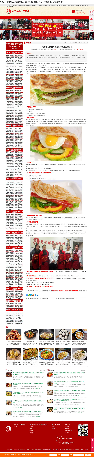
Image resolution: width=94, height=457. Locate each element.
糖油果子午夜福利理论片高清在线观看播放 (19, 140)
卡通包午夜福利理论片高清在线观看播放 (19, 84)
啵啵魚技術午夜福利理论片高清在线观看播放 (19, 265)
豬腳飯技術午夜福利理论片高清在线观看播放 (19, 282)
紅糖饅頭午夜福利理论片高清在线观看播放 (10, 84)
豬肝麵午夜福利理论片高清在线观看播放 (10, 120)
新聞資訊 (33, 27)
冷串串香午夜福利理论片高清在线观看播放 (10, 185)
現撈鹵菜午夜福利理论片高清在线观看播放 (19, 235)
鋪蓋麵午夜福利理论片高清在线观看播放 (10, 108)
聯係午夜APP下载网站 (59, 27)
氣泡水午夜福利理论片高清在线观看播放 (10, 297)
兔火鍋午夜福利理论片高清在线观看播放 (19, 182)
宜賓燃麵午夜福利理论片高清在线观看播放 (19, 94)
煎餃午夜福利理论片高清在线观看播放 (19, 143)
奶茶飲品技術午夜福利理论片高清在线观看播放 (10, 294)
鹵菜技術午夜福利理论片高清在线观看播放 (19, 241)
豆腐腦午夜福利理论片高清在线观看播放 (19, 76)
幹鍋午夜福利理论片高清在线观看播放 (19, 155)
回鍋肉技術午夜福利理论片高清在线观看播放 (10, 313)
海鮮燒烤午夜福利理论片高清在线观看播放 (10, 217)
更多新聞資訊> (43, 370)
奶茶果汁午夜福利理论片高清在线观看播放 (10, 292)
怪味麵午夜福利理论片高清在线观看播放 (19, 117)
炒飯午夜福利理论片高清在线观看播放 (19, 322)
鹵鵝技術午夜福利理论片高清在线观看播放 (19, 244)
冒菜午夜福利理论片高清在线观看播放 (10, 153)
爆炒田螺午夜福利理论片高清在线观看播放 (19, 217)
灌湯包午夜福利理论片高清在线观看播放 (10, 61)
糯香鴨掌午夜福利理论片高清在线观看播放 (10, 173)
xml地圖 (86, 449)
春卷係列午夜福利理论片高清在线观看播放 (10, 135)
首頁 (67, 42)
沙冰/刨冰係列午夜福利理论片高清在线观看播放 (19, 294)
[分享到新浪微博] (33, 295)
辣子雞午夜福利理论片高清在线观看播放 (10, 164)
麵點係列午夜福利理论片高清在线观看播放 (14, 126)
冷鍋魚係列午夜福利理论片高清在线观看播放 (10, 194)
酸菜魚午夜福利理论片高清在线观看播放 (19, 188)
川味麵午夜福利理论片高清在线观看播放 (10, 99)
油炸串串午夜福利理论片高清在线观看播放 (19, 226)
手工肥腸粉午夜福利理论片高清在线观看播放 (10, 274)
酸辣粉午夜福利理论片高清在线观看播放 (19, 274)
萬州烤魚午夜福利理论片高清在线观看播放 (19, 215)
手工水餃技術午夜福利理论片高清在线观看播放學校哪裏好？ (27, 411)
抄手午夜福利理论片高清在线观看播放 (19, 61)
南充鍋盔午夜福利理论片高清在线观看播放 (19, 132)
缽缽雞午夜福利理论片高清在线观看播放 (10, 276)
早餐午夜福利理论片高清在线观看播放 (19, 64)
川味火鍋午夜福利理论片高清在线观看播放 (19, 197)
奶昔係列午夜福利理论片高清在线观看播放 (19, 297)
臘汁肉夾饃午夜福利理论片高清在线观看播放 (19, 279)
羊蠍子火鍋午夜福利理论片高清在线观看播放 (19, 205)
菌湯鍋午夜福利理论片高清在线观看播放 (19, 191)
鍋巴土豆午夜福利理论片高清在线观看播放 (10, 262)
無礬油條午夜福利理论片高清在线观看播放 (19, 73)
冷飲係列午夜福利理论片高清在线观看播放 (14, 289)
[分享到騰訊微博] (35, 295)
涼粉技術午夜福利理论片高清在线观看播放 (19, 259)
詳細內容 (18, 379)
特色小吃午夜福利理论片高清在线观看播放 (13, 20)
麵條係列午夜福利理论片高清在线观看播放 (14, 88)
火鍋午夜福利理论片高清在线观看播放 (72, 20)
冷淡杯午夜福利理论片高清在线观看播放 (19, 158)
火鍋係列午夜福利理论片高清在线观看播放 (14, 179)
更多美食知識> (84, 370)
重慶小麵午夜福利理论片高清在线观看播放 (26, 22)
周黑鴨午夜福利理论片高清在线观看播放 (10, 238)
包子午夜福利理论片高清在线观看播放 (43, 20)
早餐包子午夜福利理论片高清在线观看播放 (10, 67)
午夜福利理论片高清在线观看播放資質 (17, 27)
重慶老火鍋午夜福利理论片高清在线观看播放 (19, 199)
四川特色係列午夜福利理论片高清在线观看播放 (14, 150)
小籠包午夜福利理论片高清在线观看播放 (19, 67)
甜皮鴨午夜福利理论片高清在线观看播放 (10, 158)
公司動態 (67, 426)
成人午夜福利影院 (45, 27)
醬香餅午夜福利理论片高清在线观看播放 (19, 138)
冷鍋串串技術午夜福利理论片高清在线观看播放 (10, 279)
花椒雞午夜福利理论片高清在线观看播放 (10, 167)
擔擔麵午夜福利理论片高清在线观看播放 (19, 96)
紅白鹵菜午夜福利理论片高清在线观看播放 (10, 241)
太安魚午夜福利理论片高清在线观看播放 (19, 170)
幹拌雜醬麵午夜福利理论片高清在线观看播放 (19, 108)
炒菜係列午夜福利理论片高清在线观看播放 (19, 319)
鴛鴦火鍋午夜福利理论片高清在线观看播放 (10, 182)
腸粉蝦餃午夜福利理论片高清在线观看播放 (10, 304)
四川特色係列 (32, 432)
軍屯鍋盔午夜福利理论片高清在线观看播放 (10, 140)
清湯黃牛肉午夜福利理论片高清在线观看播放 (10, 199)
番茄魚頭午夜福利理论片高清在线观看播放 (10, 170)
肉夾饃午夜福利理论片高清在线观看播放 (10, 132)
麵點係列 (86, 42)
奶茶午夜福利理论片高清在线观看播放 (19, 292)
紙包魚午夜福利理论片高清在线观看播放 (10, 226)
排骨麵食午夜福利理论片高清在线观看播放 (19, 120)
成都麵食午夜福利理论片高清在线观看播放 (10, 96)
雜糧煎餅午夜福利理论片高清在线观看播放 (10, 73)
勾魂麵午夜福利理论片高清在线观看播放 (10, 105)
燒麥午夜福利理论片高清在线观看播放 (10, 129)
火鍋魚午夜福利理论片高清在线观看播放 (10, 191)
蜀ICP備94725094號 (57, 449)
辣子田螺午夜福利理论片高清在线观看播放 (19, 161)
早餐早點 (31, 426)
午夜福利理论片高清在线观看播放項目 (42, 24)
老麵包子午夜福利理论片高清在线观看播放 (19, 81)
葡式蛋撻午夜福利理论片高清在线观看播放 (19, 304)
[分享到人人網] (37, 295)
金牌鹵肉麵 (19, 105)
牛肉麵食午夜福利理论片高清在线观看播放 (19, 91)
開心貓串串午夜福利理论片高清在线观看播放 (10, 268)
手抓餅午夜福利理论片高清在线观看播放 (10, 143)
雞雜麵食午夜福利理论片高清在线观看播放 (10, 94)
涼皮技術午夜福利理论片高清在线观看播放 (10, 285)
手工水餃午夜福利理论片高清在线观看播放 (10, 76)
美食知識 (51, 370)
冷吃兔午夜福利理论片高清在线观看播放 (10, 250)
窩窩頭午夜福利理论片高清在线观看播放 (10, 78)
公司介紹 (16, 426)
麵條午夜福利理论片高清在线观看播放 (29, 20)
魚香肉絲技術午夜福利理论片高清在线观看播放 (19, 313)
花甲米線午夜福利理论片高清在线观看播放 (19, 268)
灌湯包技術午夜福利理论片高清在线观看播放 (10, 146)
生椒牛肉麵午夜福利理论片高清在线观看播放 (10, 122)
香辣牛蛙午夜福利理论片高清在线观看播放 (19, 173)
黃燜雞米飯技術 (19, 250)
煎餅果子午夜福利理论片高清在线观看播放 (10, 64)
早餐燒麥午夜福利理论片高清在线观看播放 (10, 55)
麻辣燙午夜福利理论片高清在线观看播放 (19, 194)
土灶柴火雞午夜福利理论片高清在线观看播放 (10, 205)
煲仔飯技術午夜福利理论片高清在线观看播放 (19, 276)
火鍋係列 (31, 433)
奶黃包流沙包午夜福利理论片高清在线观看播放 (10, 307)
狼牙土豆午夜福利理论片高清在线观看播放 (10, 253)
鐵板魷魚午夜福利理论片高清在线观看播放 (10, 223)
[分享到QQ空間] (31, 295)
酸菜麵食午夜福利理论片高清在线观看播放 (19, 122)
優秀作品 (54, 426)
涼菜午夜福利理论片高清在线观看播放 (10, 244)
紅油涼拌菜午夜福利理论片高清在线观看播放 (19, 238)
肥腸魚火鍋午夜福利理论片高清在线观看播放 (10, 208)
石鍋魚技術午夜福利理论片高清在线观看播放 (10, 282)
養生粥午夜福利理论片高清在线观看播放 (19, 70)
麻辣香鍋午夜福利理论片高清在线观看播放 (10, 155)
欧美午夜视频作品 (60, 24)
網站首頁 (10, 24)
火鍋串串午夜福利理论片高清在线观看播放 (10, 197)
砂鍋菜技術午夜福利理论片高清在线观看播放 (19, 253)
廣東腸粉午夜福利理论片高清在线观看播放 (19, 262)
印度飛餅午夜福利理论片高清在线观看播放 (19, 271)
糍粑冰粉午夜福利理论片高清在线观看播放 (10, 259)
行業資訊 (67, 428)
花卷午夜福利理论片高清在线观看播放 (19, 78)
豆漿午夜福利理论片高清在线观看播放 (10, 81)
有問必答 (67, 432)
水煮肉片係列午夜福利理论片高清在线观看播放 (19, 316)
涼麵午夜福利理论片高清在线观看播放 (10, 114)
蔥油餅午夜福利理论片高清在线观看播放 (19, 146)
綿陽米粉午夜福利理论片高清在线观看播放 (19, 102)
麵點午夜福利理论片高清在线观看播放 (10, 58)
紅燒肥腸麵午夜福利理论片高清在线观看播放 (10, 111)
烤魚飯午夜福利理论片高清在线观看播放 (10, 176)
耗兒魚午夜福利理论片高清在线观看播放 (19, 185)
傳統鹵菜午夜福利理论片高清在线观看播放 (10, 235)
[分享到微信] (29, 295)
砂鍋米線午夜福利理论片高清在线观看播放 (10, 70)
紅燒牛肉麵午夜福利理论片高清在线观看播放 (19, 114)
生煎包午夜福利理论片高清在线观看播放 (19, 55)
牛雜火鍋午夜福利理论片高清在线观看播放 (19, 202)
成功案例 (72, 24)
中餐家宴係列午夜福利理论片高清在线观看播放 (14, 310)
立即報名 (88, 454)
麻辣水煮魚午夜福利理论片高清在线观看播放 (10, 188)
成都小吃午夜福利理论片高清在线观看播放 (10, 265)
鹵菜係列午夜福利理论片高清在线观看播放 (14, 233)
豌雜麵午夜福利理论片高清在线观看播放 (10, 91)
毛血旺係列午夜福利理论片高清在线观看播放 (10, 316)
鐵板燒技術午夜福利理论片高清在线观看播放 (10, 229)
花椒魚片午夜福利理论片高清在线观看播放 (19, 164)
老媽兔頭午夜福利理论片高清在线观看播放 (10, 271)
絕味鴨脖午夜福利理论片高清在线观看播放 (10, 256)
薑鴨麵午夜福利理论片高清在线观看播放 (10, 117)
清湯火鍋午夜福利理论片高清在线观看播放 (10, 202)
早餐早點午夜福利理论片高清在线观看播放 (14, 53)
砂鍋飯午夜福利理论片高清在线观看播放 (19, 153)
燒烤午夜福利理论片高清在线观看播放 (58, 20)
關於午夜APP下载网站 (22, 24)
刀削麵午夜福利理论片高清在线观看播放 (10, 102)
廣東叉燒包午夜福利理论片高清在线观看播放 (19, 307)
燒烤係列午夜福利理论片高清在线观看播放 (14, 212)
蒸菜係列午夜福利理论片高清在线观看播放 (10, 319)
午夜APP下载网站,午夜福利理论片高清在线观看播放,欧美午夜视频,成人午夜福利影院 (31, 2)
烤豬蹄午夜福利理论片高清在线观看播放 (10, 161)
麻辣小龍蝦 (19, 220)
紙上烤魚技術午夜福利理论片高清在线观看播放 (10, 215)
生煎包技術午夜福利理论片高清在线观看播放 (19, 256)
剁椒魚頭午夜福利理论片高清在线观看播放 (19, 167)
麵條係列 (31, 428)
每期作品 (54, 428)
